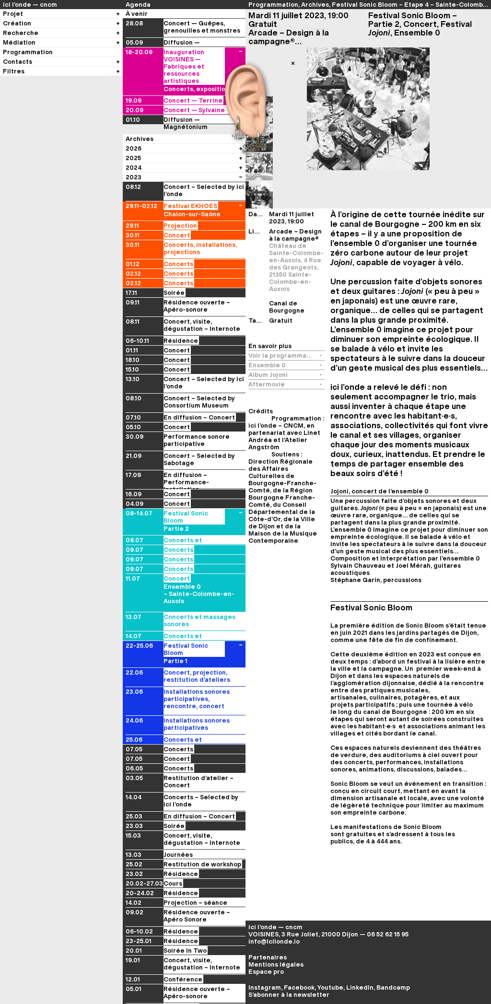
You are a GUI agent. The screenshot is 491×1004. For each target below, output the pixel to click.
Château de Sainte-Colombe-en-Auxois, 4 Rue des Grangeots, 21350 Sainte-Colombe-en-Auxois (296, 267)
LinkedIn (360, 987)
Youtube (330, 987)
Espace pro (266, 971)
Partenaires (267, 957)
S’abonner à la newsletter (288, 994)
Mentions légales (276, 964)
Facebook (299, 987)
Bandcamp (393, 987)
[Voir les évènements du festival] (241, 205)
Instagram (264, 987)
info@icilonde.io (274, 941)
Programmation (273, 4)
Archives (315, 4)
